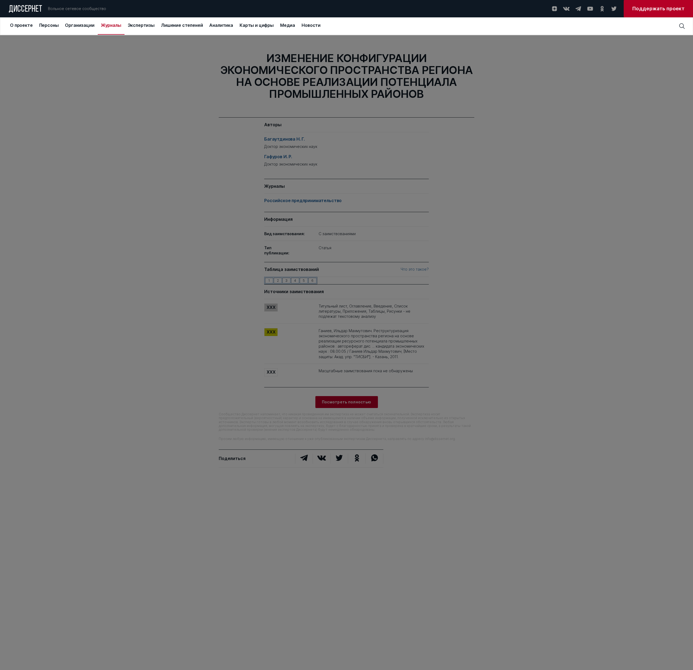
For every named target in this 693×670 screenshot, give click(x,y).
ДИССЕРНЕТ (26, 9)
